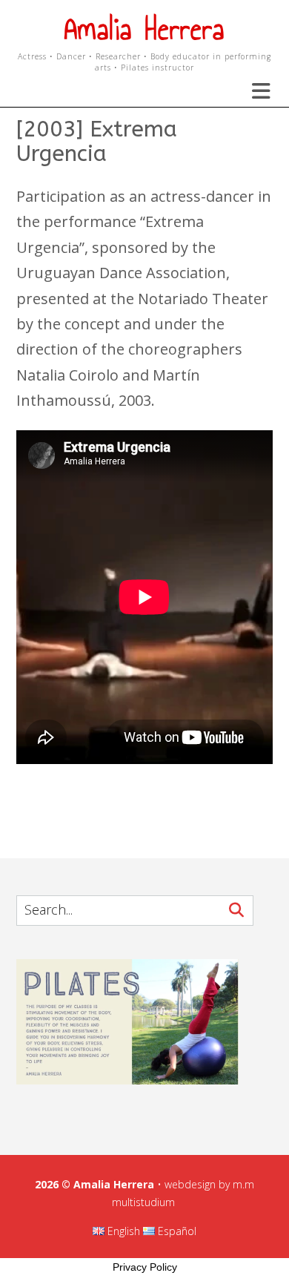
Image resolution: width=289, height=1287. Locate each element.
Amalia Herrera (144, 29)
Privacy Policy (145, 1267)
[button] (252, 91)
